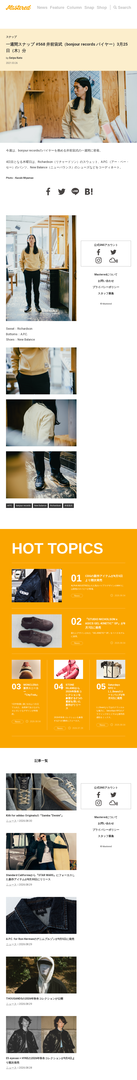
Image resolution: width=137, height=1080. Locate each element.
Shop (102, 7)
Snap (89, 7)
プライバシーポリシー (106, 287)
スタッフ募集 (106, 293)
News (42, 7)
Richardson (55, 505)
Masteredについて (105, 274)
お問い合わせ (106, 280)
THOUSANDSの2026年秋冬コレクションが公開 (34, 998)
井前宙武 (68, 505)
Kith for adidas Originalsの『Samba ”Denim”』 (35, 815)
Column (74, 7)
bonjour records (23, 505)
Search (124, 7)
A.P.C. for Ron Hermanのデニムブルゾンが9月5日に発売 (40, 939)
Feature (57, 7)
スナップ (11, 36)
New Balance (40, 505)
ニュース (11, 820)
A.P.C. (9, 505)
